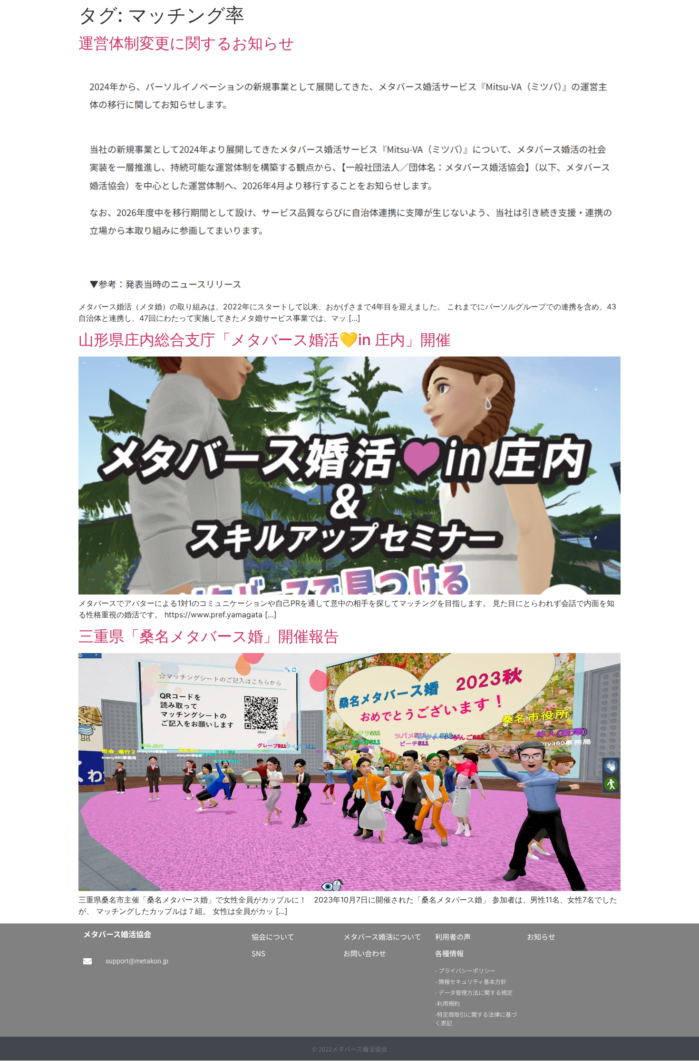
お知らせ (541, 937)
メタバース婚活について (382, 937)
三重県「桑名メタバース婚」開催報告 (208, 636)
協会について (273, 937)
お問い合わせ (364, 953)
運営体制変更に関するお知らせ (186, 43)
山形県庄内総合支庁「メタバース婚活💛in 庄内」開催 (264, 339)
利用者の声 (453, 937)
